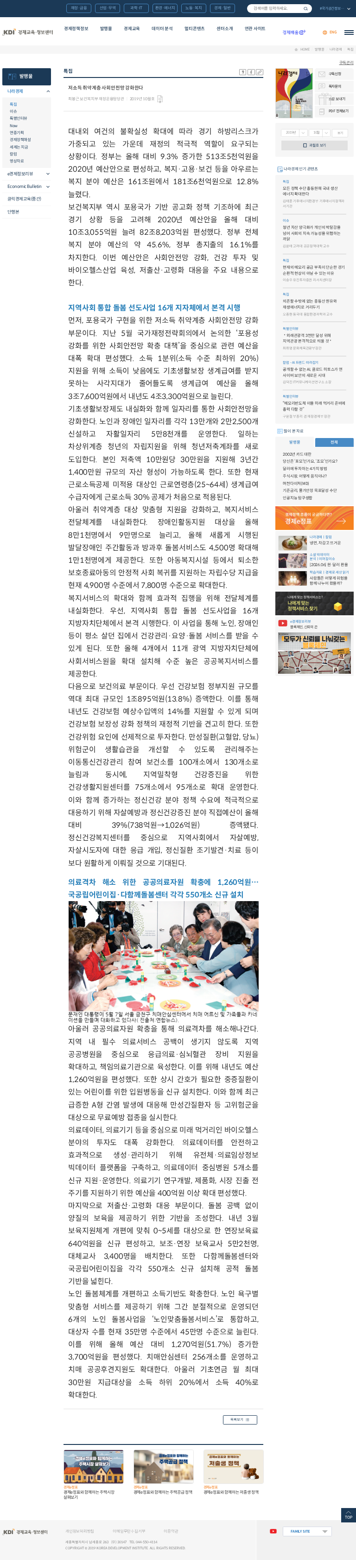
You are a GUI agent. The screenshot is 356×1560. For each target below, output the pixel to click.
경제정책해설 (20, 139)
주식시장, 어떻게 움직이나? (305, 476)
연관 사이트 (255, 29)
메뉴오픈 (45, 91)
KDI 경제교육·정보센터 (27, 32)
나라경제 (336, 49)
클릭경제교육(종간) (24, 199)
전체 (334, 442)
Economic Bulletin (24, 186)
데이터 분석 (162, 29)
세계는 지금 (19, 147)
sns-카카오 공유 (243, 72)
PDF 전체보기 (339, 111)
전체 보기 (334, 9)
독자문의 (335, 86)
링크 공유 (259, 72)
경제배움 (294, 32)
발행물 (106, 29)
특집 (350, 49)
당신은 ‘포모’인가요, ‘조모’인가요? (310, 461)
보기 (340, 133)
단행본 (13, 212)
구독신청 (335, 73)
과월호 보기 (317, 145)
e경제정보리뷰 (20, 174)
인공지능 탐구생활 (297, 498)
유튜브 (273, 1531)
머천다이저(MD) (296, 483)
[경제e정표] (314, 518)
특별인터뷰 (18, 118)
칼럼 (13, 154)
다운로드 (160, 99)
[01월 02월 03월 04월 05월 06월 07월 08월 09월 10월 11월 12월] (320, 133)
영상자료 (17, 161)
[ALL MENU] (349, 32)
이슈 (13, 111)
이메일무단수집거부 (129, 1531)
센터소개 (224, 29)
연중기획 (17, 132)
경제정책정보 (76, 29)
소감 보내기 (337, 99)
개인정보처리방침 (79, 1531)
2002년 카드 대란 (297, 454)
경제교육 (132, 29)
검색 (306, 8)
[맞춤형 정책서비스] (314, 603)
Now (14, 125)
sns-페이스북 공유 (251, 72)
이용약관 (171, 1531)
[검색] (279, 8)
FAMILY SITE (300, 1531)
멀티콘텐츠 (194, 29)
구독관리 (346, 62)
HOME (304, 49)
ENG (333, 32)
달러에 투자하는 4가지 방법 (305, 468)
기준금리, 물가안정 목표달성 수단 (310, 490)
